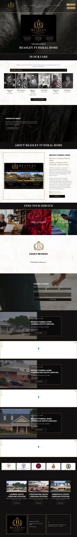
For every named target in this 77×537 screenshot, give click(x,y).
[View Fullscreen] (1, 346)
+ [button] (1, 342)
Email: (48, 286)
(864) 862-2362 (34, 378)
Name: (35, 286)
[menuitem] (25, 5)
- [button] (1, 344)
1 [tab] (38, 506)
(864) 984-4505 (56, 191)
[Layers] (75, 342)
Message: (36, 291)
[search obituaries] (66, 70)
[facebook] (48, 522)
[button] (71, 8)
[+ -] (38, 350)
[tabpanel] (17, 493)
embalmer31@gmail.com (57, 192)
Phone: (60, 286)
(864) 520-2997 (34, 426)
